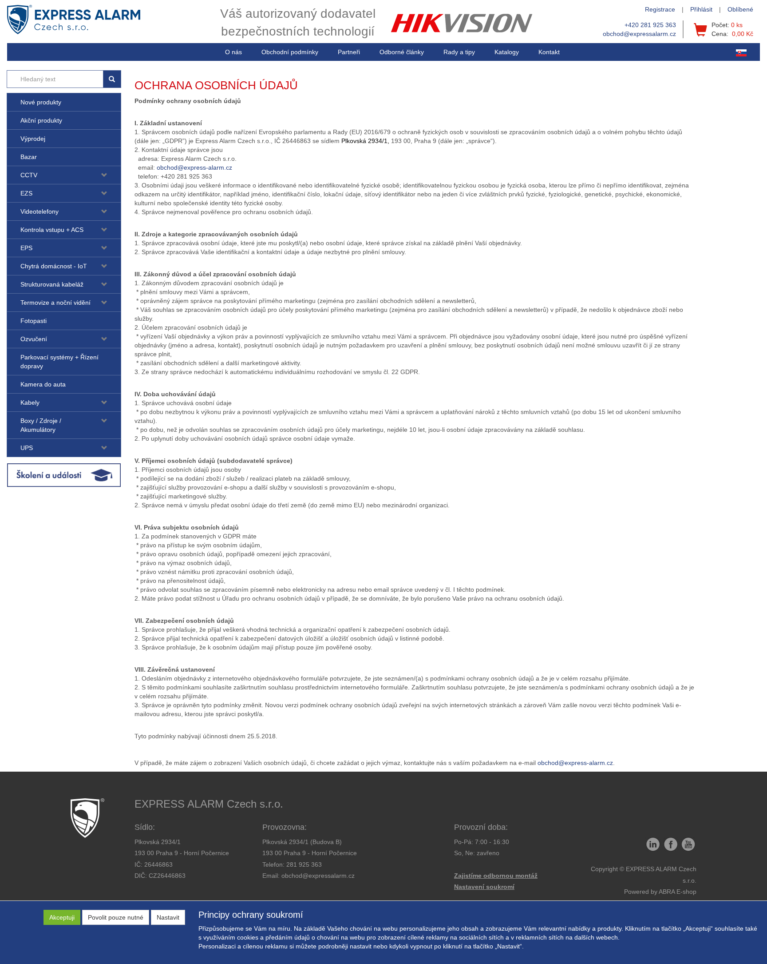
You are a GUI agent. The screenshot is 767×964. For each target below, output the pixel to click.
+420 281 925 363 (650, 24)
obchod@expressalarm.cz (639, 33)
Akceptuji (62, 917)
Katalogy (506, 52)
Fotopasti (33, 320)
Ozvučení (33, 339)
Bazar (28, 156)
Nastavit (168, 917)
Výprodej (32, 138)
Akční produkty (41, 120)
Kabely (30, 402)
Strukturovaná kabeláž (51, 284)
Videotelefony (39, 211)
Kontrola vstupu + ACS (51, 229)
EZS (26, 193)
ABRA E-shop (677, 891)
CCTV (28, 175)
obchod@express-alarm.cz (194, 167)
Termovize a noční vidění (55, 302)
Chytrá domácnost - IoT (53, 266)
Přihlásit (701, 9)
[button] (459, 52)
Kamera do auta (43, 384)
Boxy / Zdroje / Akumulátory (40, 425)
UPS (26, 447)
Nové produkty (40, 102)
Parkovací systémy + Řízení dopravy (59, 362)
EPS (26, 247)
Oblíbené (740, 9)
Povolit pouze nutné (115, 917)
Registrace (660, 9)
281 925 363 (304, 864)
